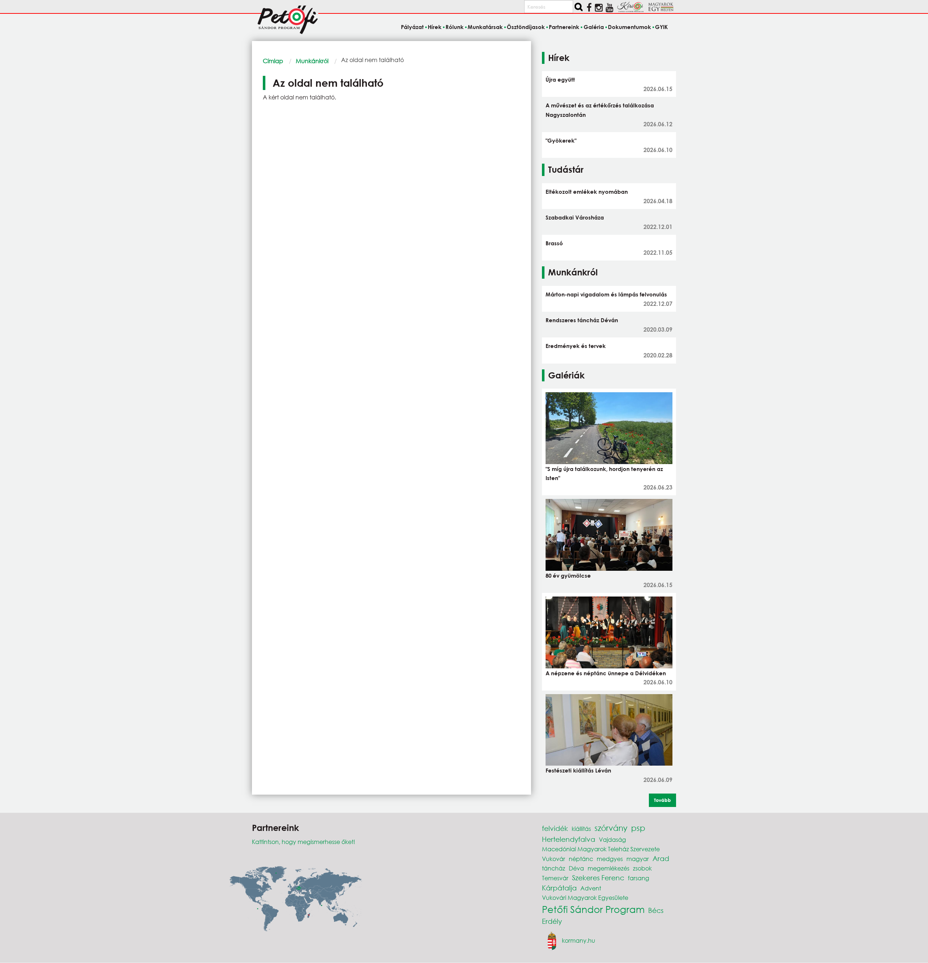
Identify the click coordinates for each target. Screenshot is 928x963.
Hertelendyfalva (568, 839)
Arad (660, 858)
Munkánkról (312, 61)
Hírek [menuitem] (435, 27)
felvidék (555, 828)
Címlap (273, 61)
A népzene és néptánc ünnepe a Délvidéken (606, 673)
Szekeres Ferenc (598, 877)
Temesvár (555, 878)
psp (638, 827)
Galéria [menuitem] (594, 27)
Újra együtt (560, 79)
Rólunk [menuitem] (455, 27)
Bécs (655, 910)
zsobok (642, 868)
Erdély (552, 921)
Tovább (662, 800)
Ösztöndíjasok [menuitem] (526, 27)
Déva (576, 868)
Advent (590, 888)
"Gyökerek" (561, 140)
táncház (553, 868)
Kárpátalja (559, 888)
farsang (638, 878)
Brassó (554, 243)
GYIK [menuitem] (661, 27)
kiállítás (581, 828)
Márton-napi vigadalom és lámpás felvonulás (606, 294)
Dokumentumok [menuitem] (629, 27)
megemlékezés (608, 868)
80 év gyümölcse (568, 575)
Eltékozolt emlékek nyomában (587, 191)
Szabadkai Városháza (575, 217)
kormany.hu (578, 940)
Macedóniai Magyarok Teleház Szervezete (601, 849)
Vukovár (553, 858)
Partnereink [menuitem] (564, 27)
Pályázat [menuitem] (412, 27)
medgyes (610, 858)
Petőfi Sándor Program (593, 909)
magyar (637, 858)
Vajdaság (612, 839)
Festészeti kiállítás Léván (578, 770)
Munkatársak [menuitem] (485, 27)
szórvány (610, 827)
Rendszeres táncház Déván (582, 320)
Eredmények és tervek (576, 346)
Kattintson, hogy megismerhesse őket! (303, 841)
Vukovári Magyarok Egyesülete (585, 897)
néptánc (581, 858)
